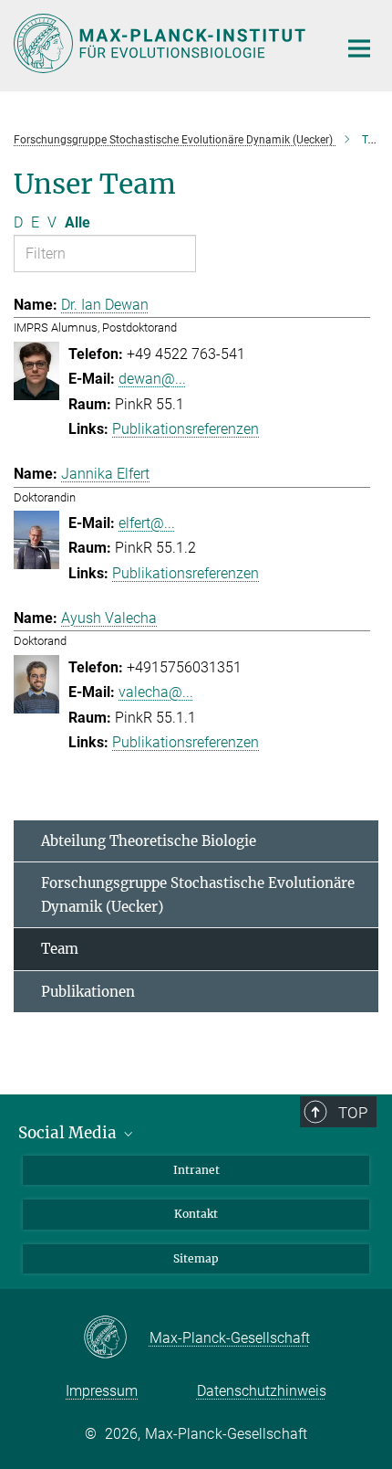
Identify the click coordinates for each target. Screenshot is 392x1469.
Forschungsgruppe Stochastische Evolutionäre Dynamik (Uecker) (198, 894)
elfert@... (147, 523)
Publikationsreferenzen (185, 429)
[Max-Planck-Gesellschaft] (116, 1338)
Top (352, 1113)
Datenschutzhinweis (261, 1391)
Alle (77, 222)
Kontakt (196, 1214)
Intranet (196, 1170)
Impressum (102, 1391)
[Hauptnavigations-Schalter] (359, 48)
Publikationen (88, 991)
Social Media (69, 1133)
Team (59, 948)
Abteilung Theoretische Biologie (148, 841)
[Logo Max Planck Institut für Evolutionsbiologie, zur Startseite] (162, 43)
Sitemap (196, 1258)
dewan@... (152, 378)
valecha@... (156, 692)
